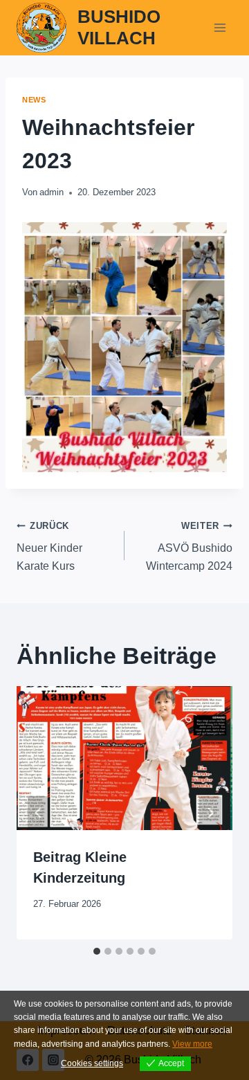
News (34, 100)
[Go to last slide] (39, 812)
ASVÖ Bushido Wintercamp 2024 (189, 546)
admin (51, 192)
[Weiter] (210, 812)
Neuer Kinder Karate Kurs (49, 546)
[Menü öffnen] (219, 27)
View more (192, 1044)
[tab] (96, 951)
